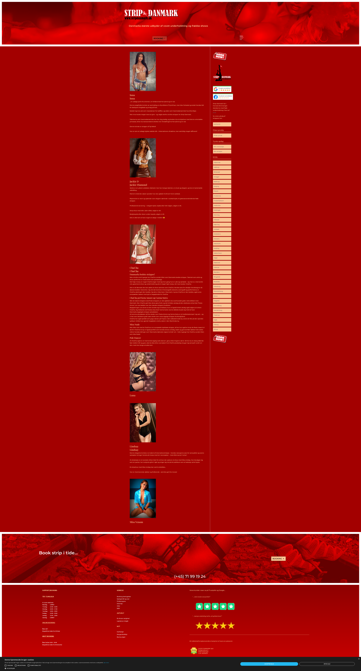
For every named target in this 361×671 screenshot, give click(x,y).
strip (214, 112)
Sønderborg (218, 310)
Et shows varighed (123, 618)
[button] (57, 668)
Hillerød (216, 220)
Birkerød (217, 172)
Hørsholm (217, 243)
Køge (215, 258)
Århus (216, 329)
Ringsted (217, 277)
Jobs (118, 606)
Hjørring (217, 224)
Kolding (216, 248)
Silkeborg (217, 286)
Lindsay (134, 446)
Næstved (217, 262)
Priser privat (218, 135)
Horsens (216, 239)
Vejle (215, 320)
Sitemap (120, 603)
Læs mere (106, 662)
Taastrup (217, 315)
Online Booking (48, 623)
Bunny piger (121, 637)
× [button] (359, 659)
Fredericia (217, 196)
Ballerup (217, 181)
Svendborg (217, 305)
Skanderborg (218, 291)
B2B (118, 608)
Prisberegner (121, 601)
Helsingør (217, 210)
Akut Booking (48, 636)
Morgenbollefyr (122, 634)
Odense (216, 267)
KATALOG (217, 124)
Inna (132, 95)
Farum (216, 191)
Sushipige (120, 632)
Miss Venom (136, 522)
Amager (216, 177)
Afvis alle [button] (327, 664)
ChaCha (134, 267)
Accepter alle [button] (269, 664)
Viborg (216, 324)
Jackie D (134, 181)
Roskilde (217, 282)
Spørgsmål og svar (123, 599)
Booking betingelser (124, 596)
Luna (132, 395)
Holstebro (217, 234)
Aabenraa (217, 162)
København (218, 253)
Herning (217, 215)
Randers (217, 272)
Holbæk (216, 229)
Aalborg (216, 167)
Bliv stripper (218, 151)
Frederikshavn (219, 201)
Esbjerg (216, 186)
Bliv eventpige (219, 146)
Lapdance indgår (122, 621)
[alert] (180, 664)
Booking (158, 38)
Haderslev (217, 205)
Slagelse (217, 301)
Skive (216, 296)
